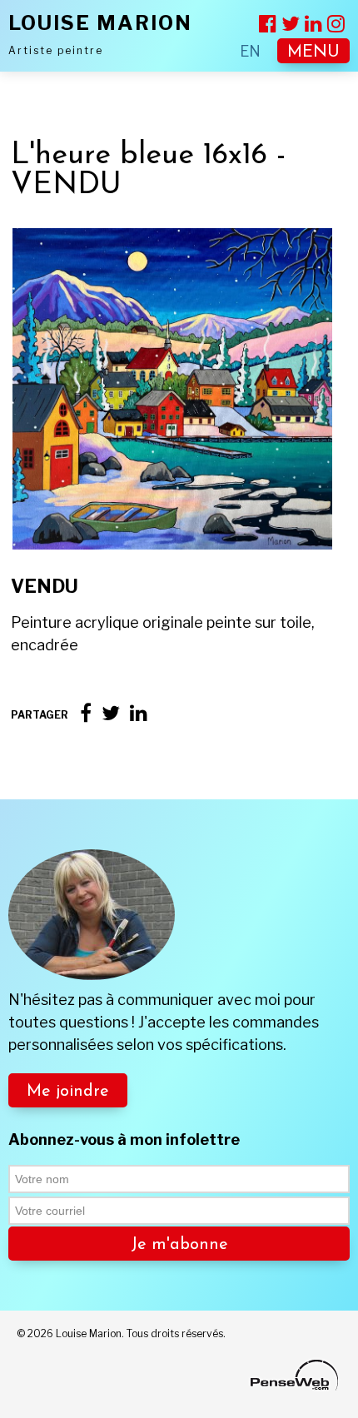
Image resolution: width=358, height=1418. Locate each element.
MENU (313, 52)
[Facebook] (86, 713)
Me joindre (68, 1091)
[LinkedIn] (139, 713)
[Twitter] (110, 713)
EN (250, 51)
